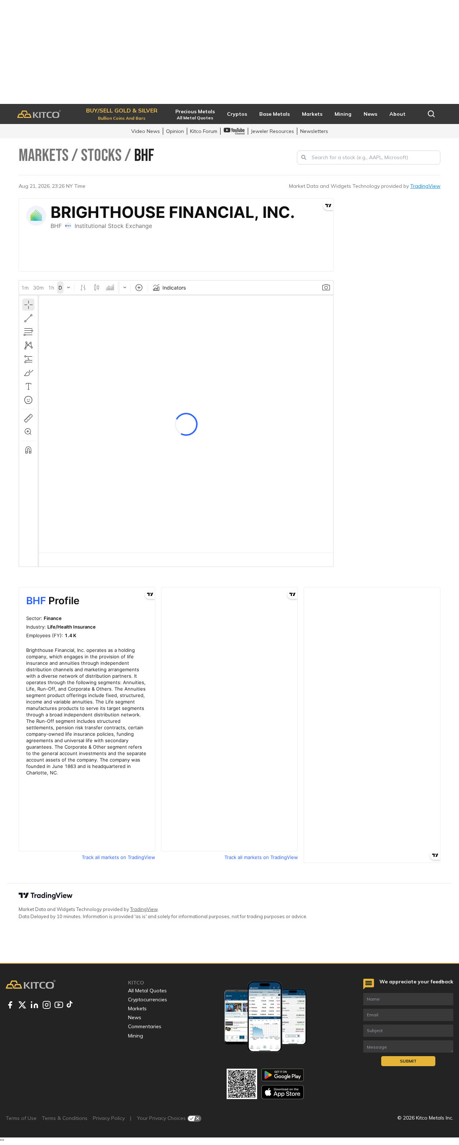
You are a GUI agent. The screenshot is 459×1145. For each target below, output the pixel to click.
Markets (137, 1008)
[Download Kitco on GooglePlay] (282, 1075)
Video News (145, 131)
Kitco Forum (203, 131)
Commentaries (144, 1026)
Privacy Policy (109, 1118)
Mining (135, 1035)
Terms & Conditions (64, 1118)
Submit (408, 1061)
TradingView (425, 186)
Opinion (175, 131)
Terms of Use (21, 1118)
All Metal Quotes (147, 990)
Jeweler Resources (272, 131)
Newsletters (314, 131)
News (134, 1017)
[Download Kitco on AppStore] (282, 1092)
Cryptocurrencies (147, 999)
